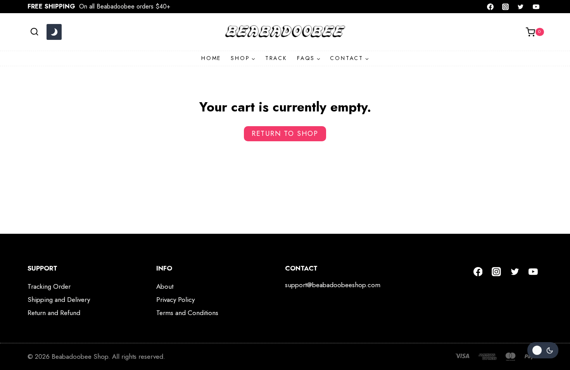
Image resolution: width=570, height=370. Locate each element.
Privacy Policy (175, 299)
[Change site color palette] (54, 32)
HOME (211, 58)
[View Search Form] (34, 32)
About (164, 286)
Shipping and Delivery (59, 299)
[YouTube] (535, 6)
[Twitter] (520, 6)
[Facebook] (490, 6)
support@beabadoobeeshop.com (332, 284)
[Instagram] (505, 6)
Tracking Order (49, 286)
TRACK (276, 58)
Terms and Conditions (187, 312)
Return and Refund (54, 312)
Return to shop (285, 133)
